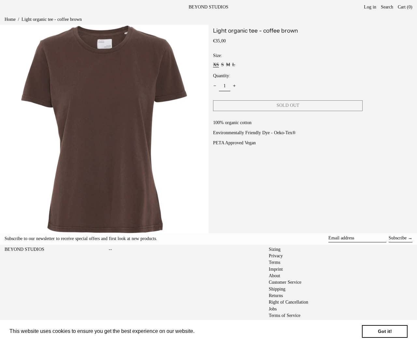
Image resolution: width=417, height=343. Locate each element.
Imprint (276, 269)
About (274, 275)
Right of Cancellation (288, 302)
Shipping (277, 289)
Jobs (273, 309)
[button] (405, 7)
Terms (274, 262)
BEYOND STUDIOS (208, 7)
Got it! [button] (385, 331)
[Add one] (234, 86)
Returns (276, 295)
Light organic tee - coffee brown (52, 19)
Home (10, 19)
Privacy (276, 255)
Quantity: (221, 75)
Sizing (274, 249)
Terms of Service (284, 315)
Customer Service (285, 282)
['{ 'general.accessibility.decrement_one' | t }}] (215, 86)
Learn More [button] (210, 331)
